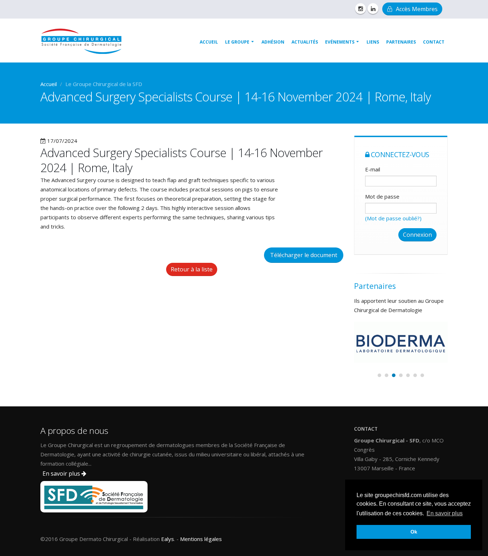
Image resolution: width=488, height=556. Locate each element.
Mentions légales (201, 538)
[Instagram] (360, 8)
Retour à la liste (192, 269)
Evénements (339, 42)
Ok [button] (413, 532)
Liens (373, 42)
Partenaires (401, 42)
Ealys (167, 538)
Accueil (209, 42)
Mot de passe (382, 196)
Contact (433, 42)
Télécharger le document (303, 255)
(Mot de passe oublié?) (393, 218)
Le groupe (237, 42)
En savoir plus (62, 473)
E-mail (372, 169)
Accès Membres (416, 9)
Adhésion (273, 42)
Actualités (305, 42)
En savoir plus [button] (445, 513)
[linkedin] (373, 8)
